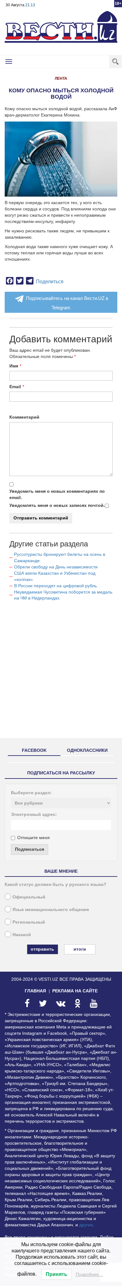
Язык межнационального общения (51, 909)
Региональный (29, 922)
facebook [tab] (34, 750)
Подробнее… (89, 1274)
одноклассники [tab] (87, 750)
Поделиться (50, 281)
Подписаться (29, 849)
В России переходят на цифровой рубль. (56, 585)
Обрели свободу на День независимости (56, 566)
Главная (35, 990)
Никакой (22, 934)
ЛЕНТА (61, 78)
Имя (13, 365)
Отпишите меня (33, 837)
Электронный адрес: (34, 814)
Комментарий (24, 417)
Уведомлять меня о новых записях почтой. (57, 505)
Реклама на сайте (75, 990)
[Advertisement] (61, 672)
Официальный (29, 896)
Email (15, 386)
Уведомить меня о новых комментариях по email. (57, 494)
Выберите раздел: (31, 792)
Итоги (80, 949)
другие (86, 1224)
